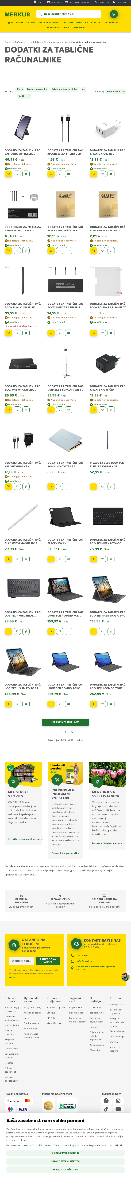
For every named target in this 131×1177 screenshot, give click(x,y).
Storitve (51, 1013)
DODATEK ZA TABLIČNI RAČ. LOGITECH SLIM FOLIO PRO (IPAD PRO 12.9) (23, 688)
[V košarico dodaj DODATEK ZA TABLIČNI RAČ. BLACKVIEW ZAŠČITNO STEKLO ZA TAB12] (51, 250)
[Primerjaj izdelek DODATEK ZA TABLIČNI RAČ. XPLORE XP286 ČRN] (26, 486)
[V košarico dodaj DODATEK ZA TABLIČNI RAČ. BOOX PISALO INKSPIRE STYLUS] (8, 333)
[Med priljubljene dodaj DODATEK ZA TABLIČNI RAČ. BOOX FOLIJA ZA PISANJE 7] (102, 333)
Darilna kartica (31, 1023)
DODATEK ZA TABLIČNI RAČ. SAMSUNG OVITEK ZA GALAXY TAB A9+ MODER (65, 466)
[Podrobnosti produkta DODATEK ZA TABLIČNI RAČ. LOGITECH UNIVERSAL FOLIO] (8, 631)
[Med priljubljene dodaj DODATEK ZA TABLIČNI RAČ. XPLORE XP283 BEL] (102, 174)
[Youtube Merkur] (118, 1109)
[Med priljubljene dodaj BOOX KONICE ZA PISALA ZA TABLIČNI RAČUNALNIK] (17, 250)
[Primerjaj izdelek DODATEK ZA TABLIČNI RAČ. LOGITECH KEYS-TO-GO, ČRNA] (111, 559)
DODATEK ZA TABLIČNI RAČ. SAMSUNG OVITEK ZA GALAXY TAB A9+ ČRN (23, 154)
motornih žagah (107, 826)
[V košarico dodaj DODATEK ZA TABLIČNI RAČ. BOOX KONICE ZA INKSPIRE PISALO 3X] (51, 333)
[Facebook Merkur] (106, 1101)
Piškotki (9, 1063)
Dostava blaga (117, 1037)
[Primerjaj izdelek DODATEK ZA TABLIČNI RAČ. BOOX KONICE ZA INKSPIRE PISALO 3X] (68, 333)
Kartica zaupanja (33, 1013)
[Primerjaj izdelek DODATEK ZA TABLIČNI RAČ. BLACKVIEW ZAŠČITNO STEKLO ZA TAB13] (111, 250)
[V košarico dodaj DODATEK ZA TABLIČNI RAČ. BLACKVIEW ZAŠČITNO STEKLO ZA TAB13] (93, 250)
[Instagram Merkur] (118, 1101)
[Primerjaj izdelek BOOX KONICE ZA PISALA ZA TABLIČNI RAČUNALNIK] (26, 250)
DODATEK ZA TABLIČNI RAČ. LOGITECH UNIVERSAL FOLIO (23, 616)
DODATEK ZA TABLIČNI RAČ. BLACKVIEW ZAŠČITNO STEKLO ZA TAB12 (65, 231)
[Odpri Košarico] (114, 14)
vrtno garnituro (110, 830)
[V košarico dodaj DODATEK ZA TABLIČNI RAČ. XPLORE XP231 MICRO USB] (51, 174)
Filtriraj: (9, 91)
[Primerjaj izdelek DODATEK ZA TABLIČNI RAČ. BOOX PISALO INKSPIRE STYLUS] (26, 333)
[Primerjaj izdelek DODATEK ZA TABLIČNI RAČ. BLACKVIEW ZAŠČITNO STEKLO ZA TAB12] (68, 250)
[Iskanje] (40, 14)
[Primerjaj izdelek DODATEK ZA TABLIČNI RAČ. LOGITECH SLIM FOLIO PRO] (111, 631)
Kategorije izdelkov (22, 23)
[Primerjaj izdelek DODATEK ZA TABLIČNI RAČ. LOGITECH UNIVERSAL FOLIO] (26, 631)
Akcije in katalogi (49, 23)
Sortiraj (99, 91)
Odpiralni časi (76, 1007)
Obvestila (79, 27)
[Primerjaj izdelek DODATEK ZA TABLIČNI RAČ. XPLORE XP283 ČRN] (111, 409)
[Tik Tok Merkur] (106, 1109)
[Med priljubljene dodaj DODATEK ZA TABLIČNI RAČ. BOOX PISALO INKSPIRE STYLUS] (17, 333)
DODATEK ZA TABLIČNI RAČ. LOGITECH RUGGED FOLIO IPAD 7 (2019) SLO (65, 616)
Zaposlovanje (97, 1013)
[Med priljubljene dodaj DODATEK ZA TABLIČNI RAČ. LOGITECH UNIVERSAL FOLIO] (17, 631)
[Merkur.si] (17, 15)
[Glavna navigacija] (124, 14)
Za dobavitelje (97, 1045)
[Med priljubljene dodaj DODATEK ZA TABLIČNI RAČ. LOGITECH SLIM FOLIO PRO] (102, 631)
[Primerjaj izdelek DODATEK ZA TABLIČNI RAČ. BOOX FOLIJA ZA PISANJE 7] (111, 333)
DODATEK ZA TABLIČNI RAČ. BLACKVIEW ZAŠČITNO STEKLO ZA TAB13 (108, 231)
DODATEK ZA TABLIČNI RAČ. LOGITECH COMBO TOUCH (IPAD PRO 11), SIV (65, 688)
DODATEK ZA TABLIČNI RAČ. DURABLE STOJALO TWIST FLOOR (65, 390)
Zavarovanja (30, 1029)
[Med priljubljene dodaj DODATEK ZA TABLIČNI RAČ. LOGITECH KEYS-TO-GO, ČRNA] (102, 559)
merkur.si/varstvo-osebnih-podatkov (63, 1145)
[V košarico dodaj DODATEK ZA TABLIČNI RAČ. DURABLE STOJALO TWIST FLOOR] (51, 409)
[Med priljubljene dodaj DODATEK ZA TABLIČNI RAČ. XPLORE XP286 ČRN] (17, 486)
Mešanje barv (116, 1004)
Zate (66, 27)
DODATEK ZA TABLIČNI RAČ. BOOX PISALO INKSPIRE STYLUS (23, 307)
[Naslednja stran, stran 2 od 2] (72, 732)
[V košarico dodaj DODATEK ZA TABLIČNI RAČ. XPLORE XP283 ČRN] (93, 409)
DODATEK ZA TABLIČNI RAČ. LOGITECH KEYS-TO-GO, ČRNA (108, 543)
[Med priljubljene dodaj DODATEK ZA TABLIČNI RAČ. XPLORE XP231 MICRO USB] (59, 174)
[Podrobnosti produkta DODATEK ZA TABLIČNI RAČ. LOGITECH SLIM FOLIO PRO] (93, 631)
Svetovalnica (112, 23)
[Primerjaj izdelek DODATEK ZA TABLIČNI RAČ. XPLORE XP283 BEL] (111, 174)
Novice (93, 1027)
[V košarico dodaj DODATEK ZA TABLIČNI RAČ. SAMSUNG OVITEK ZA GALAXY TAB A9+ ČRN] (8, 174)
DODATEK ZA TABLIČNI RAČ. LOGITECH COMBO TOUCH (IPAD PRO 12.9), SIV (108, 688)
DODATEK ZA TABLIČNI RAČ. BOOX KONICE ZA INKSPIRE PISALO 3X (65, 307)
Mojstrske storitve (88, 23)
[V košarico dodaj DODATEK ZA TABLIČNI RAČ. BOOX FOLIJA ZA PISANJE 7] (93, 333)
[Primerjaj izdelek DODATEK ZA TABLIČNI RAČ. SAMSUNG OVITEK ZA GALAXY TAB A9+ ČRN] (26, 174)
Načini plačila (12, 1025)
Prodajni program (56, 1007)
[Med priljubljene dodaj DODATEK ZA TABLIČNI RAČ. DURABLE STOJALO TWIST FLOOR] (59, 409)
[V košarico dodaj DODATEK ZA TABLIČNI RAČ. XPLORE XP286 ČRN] (8, 486)
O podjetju (95, 1007)
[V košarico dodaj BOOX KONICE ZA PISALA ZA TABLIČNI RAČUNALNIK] (8, 250)
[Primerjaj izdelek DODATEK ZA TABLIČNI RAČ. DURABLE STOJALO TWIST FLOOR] (68, 409)
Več (32, 875)
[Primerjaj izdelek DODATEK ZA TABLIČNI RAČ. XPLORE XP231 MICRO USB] (68, 174)
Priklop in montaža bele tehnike (117, 1022)
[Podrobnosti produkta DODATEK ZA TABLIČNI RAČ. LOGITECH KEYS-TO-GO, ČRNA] (93, 559)
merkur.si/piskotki (31, 1145)
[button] (83, 91)
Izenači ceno (60, 899)
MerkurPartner (54, 1023)
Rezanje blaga (117, 1031)
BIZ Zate (51, 1018)
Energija (68, 23)
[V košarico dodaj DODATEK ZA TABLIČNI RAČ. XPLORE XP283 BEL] (93, 174)
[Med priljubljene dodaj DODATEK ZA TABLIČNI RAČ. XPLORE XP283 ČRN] (102, 409)
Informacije (53, 27)
